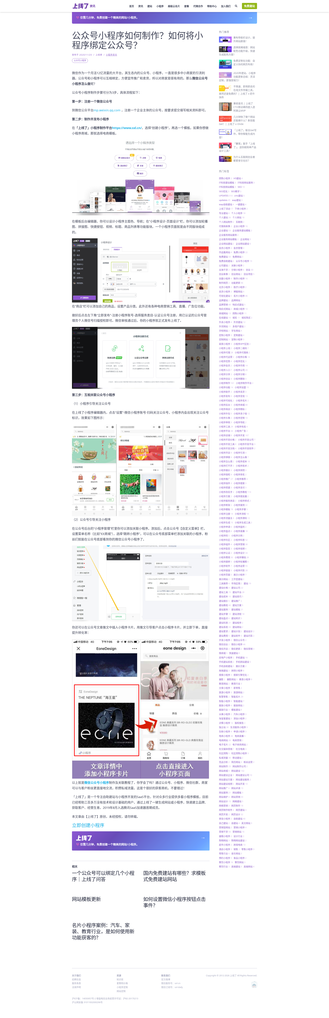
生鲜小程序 (225, 731)
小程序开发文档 (227, 448)
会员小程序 (225, 247)
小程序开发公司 (246, 439)
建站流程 (238, 613)
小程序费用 (226, 557)
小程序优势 (225, 361)
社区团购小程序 (240, 753)
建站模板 (237, 609)
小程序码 (224, 535)
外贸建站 (239, 322)
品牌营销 (225, 304)
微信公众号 (240, 640)
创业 (249, 269)
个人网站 (238, 217)
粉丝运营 (249, 762)
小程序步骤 (241, 509)
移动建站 (238, 757)
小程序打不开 (226, 465)
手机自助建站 (226, 666)
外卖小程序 (225, 322)
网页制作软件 (226, 809)
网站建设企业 (226, 775)
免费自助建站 (226, 261)
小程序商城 (241, 404)
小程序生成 (226, 522)
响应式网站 (225, 308)
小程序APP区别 (242, 343)
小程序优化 (240, 361)
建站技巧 (238, 596)
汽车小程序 (240, 714)
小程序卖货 (240, 391)
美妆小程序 (225, 818)
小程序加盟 (242, 387)
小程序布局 (241, 426)
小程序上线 (225, 348)
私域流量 (225, 757)
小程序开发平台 (246, 444)
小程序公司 (241, 369)
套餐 (186, 6)
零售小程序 (247, 849)
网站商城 (224, 770)
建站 (149, 6)
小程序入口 (225, 369)
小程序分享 (225, 374)
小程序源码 (243, 518)
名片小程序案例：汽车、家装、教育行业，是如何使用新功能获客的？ (103, 931)
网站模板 (238, 792)
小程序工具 (226, 426)
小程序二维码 (241, 348)
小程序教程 (243, 491)
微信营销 (249, 648)
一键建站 (241, 204)
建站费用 (224, 635)
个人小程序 (238, 213)
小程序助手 (225, 391)
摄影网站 (232, 679)
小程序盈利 (240, 526)
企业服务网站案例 (229, 234)
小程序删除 (240, 378)
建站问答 (249, 635)
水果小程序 (225, 714)
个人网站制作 (226, 221)
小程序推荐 (241, 478)
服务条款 (76, 983)
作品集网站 (225, 252)
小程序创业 (225, 378)
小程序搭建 (225, 487)
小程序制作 (226, 383)
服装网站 (239, 705)
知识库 (120, 979)
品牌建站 (224, 300)
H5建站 (238, 178)
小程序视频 (240, 548)
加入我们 (226, 6)
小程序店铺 (225, 435)
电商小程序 (226, 735)
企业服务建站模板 (242, 230)
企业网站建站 (226, 243)
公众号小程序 (80, 60)
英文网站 (246, 823)
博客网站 (239, 291)
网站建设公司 (244, 775)
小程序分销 (240, 374)
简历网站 (236, 762)
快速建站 (234, 653)
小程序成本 (243, 461)
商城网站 (225, 313)
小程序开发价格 (227, 439)
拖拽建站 (224, 670)
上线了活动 (226, 208)
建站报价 (224, 600)
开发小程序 (225, 640)
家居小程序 (225, 343)
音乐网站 (236, 853)
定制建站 (239, 335)
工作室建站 (237, 579)
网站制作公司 (240, 766)
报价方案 (241, 666)
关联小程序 (237, 265)
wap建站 (237, 200)
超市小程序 (225, 844)
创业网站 (236, 274)
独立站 (224, 727)
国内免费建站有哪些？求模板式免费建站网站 (174, 876)
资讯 (140, 6)
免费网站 (238, 256)
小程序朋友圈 (241, 496)
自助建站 (239, 818)
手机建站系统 (226, 661)
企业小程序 (241, 226)
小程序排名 (240, 474)
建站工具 (225, 592)
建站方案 (238, 605)
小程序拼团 (240, 470)
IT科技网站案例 (246, 182)
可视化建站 (225, 295)
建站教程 (225, 605)
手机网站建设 (243, 661)
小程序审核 (225, 422)
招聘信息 (76, 979)
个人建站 (225, 217)
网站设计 (225, 801)
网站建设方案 (226, 779)
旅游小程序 (225, 692)
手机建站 (242, 657)
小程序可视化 (226, 400)
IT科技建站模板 (227, 182)
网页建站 (241, 809)
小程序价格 (243, 356)
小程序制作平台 (244, 383)
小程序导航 (240, 422)
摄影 (222, 679)
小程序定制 (241, 417)
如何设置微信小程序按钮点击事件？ (174, 902)
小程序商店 (225, 409)
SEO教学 (236, 191)
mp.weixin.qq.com (107, 110)
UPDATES (226, 195)
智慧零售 (224, 696)
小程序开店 (225, 452)
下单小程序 (241, 208)
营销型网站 (225, 827)
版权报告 (240, 722)
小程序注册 (226, 513)
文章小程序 (225, 687)
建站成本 (225, 596)
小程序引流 (240, 452)
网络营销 (224, 805)
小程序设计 (241, 552)
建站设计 (249, 631)
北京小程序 (225, 287)
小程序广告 (241, 430)
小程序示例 (237, 535)
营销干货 (225, 831)
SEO (241, 186)
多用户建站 (239, 326)
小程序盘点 (225, 531)
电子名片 (225, 744)
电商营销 (238, 740)
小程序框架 (225, 505)
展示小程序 (240, 574)
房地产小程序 (226, 657)
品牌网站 (236, 300)
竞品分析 (224, 762)
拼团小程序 (237, 670)
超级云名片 (174, 6)
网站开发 (242, 783)
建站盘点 (224, 618)
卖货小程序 (225, 291)
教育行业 (236, 683)
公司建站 (224, 265)
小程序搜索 (240, 483)
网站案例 (225, 792)
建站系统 (225, 627)
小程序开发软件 (246, 448)
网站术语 (237, 788)
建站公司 (237, 587)
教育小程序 (245, 679)
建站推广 (236, 600)
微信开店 (224, 648)
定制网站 (224, 339)
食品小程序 (240, 857)
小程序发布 (225, 396)
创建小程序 (225, 278)
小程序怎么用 (226, 461)
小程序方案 (225, 496)
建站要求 (224, 631)
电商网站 (225, 740)
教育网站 (224, 683)
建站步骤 (225, 613)
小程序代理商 (242, 352)
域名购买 (247, 317)
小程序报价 (225, 470)
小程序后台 (225, 404)
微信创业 (224, 644)
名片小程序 (241, 295)
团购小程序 (225, 178)
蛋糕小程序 (225, 836)
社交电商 (241, 749)
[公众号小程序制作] (141, 177)
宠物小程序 (237, 339)
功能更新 (237, 282)
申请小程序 (240, 731)
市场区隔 (236, 583)
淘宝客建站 (225, 718)
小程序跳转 (225, 561)
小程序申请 (225, 526)
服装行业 (224, 709)
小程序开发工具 (227, 444)
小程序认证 (225, 552)
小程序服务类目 (227, 500)
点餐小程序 (226, 722)
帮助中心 (212, 6)
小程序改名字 (226, 491)
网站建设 (237, 770)
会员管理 (239, 247)
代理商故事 (225, 226)
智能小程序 (225, 701)
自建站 (235, 823)
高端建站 (236, 866)
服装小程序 (225, 705)
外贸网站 (225, 326)
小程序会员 (225, 365)
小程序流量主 (226, 518)
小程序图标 (240, 409)
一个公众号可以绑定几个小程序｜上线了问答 (103, 876)
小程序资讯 (111, 54)
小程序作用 (241, 365)
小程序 (160, 6)
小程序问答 (241, 570)
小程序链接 (225, 570)
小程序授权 (225, 474)
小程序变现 (241, 396)
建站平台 (238, 592)
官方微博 (165, 979)
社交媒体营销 (226, 749)
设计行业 (239, 836)
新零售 (238, 687)
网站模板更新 (86, 899)
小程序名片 (242, 400)
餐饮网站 (240, 862)
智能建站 (239, 701)
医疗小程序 (240, 287)
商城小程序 (241, 308)
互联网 (240, 221)
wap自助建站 (226, 204)
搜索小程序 (225, 674)
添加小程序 (240, 718)
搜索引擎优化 (241, 674)
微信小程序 (238, 644)
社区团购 (224, 753)
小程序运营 (241, 565)
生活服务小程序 (239, 727)
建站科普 (225, 622)
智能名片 (237, 696)
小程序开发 (241, 435)
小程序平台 (226, 430)
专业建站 (224, 213)
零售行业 (224, 853)
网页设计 (237, 814)
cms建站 (239, 195)
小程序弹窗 (225, 457)
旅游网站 (239, 692)
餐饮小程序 (226, 862)
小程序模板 (226, 509)
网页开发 (224, 814)
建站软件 (236, 635)
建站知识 (236, 618)
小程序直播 (241, 531)
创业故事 (224, 274)
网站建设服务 (243, 779)
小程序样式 (244, 500)
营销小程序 (240, 827)
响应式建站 (239, 304)
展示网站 (224, 579)
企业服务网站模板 (229, 239)
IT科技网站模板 (227, 186)
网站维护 (224, 796)
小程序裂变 (225, 548)
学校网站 (224, 330)
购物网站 (224, 840)
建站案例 (224, 609)
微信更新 (236, 648)
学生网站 (236, 330)
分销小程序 (237, 269)
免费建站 (249, 6)
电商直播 (240, 735)
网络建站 (238, 801)
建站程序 (238, 622)
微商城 (223, 653)
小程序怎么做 (241, 457)
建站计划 (236, 631)
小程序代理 (226, 352)
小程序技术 (242, 465)
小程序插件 (225, 483)
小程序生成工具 (243, 522)
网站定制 (121, 991)
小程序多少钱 (242, 413)
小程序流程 (242, 513)
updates (224, 200)
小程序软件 (225, 565)
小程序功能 (226, 387)
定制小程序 (225, 335)
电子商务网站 (240, 744)
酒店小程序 (225, 849)
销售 (237, 849)
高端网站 (249, 866)
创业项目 (249, 274)
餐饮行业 (224, 866)
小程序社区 (225, 539)
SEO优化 (224, 191)
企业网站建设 (243, 243)
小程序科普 (241, 539)
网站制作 (225, 766)
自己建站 (224, 823)
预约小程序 (225, 857)
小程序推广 (226, 478)
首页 (131, 6)
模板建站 (236, 709)
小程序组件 (225, 544)
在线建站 (225, 317)
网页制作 (237, 805)
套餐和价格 (122, 983)
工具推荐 (224, 583)
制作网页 (224, 282)
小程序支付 (240, 487)
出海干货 (224, 269)
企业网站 (245, 239)
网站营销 (237, 796)
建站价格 (224, 587)
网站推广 (224, 788)
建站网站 (238, 627)
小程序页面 (225, 574)
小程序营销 (241, 544)
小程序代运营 (226, 356)
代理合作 (198, 6)
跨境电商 (239, 844)
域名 (236, 317)
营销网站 (238, 831)
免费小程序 (241, 252)
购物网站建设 (238, 840)
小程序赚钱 (242, 557)
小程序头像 (225, 417)
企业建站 (225, 230)
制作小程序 (241, 278)
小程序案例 (241, 505)
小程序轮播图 (241, 561)
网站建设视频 (226, 783)
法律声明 (76, 987)
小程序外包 (225, 413)
